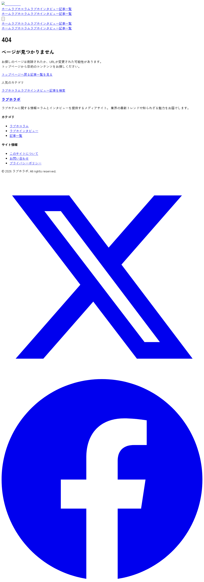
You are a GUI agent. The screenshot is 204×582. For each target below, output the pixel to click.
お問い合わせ (19, 158)
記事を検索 (57, 90)
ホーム (6, 13)
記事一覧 (65, 13)
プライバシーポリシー (25, 163)
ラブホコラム (20, 13)
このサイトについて (24, 153)
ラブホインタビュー (44, 13)
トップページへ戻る (16, 74)
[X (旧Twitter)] (102, 376)
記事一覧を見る (41, 74)
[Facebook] (102, 578)
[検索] (3, 19)
